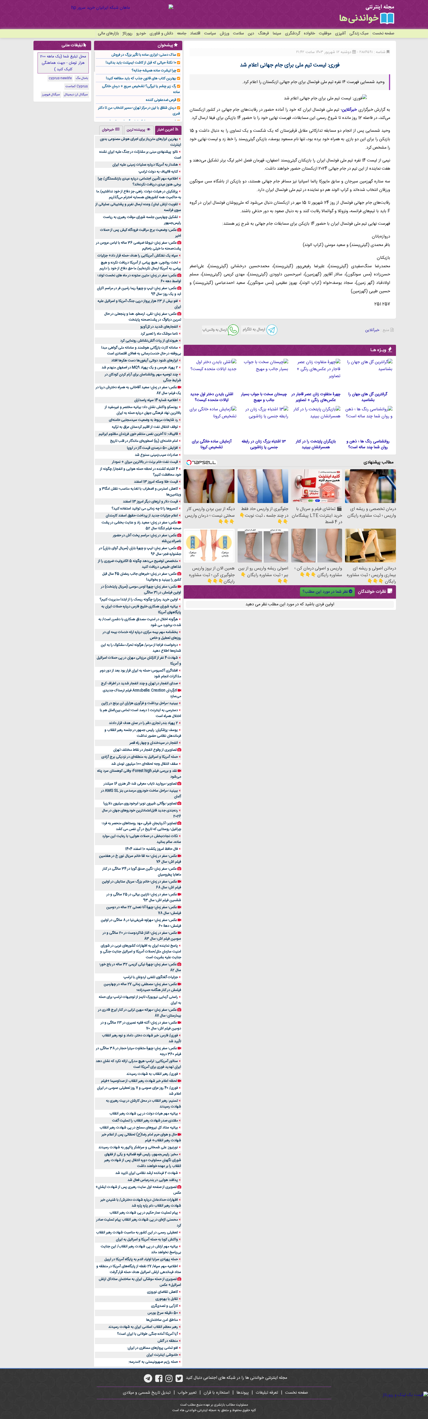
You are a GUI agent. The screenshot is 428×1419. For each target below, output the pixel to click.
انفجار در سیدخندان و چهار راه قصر (154, 743)
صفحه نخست (383, 33)
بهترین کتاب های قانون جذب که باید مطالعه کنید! (141, 78)
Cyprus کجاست (77, 86)
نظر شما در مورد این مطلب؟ (325, 591)
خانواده (309, 33)
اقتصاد (195, 33)
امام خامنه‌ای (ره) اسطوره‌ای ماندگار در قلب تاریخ (144, 441)
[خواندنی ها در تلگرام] (148, 1380)
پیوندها (242, 1392)
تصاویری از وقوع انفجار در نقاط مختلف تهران (145, 750)
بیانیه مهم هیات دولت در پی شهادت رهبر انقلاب (143, 1113)
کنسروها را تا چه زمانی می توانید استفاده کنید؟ (145, 508)
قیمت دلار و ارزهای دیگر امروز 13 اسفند (150, 501)
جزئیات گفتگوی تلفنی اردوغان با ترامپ (150, 977)
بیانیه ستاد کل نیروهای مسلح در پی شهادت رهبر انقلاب (139, 1127)
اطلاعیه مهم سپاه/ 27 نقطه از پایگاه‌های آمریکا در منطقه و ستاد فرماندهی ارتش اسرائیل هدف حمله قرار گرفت (138, 1269)
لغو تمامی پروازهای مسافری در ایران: (152, 1348)
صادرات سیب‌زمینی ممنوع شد (156, 455)
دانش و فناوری (161, 33)
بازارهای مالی (108, 33)
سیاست (210, 33)
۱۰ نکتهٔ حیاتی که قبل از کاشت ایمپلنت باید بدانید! (141, 63)
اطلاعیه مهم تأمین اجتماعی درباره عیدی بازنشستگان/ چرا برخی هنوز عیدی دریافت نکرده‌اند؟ (139, 181)
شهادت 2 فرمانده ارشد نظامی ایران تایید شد (146, 1173)
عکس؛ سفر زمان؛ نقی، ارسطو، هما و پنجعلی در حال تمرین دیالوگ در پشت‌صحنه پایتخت (142, 317)
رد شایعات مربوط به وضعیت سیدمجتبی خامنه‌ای (143, 420)
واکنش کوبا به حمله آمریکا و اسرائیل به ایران (147, 1239)
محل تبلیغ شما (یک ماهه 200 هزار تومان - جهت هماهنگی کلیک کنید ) (63, 63)
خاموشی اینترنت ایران (162, 1355)
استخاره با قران (216, 1392)
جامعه (181, 33)
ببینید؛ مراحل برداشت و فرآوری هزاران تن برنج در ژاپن (139, 703)
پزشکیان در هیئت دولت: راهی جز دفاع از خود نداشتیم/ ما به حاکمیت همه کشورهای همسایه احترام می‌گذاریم (138, 194)
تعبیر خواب (187, 1392)
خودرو (141, 33)
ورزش (224, 33)
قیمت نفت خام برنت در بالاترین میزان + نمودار (145, 462)
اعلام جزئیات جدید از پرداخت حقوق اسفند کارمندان (142, 515)
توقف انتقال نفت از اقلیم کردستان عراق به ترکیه (145, 427)
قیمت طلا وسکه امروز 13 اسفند (156, 482)
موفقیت (325, 33)
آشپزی (340, 33)
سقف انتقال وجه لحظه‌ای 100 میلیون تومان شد (144, 764)
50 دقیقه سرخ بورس (163, 1313)
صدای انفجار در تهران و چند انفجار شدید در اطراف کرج (139, 683)
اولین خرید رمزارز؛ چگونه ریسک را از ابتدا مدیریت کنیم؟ (139, 599)
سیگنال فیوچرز (51, 94)
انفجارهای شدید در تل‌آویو (159, 327)
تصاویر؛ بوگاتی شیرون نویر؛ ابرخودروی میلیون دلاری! (140, 803)
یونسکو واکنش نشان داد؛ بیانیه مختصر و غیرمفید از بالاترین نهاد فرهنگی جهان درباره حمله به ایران (143, 410)
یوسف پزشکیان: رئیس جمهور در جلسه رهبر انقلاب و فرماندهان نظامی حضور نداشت (143, 733)
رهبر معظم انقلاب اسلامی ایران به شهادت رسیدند (143, 1327)
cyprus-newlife (60, 78)
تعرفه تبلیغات (267, 1392)
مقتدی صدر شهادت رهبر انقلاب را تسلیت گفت (145, 1120)
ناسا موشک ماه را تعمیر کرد (159, 334)
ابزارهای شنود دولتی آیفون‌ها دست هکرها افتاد (144, 360)
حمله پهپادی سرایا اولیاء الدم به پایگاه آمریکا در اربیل (141, 1259)
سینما (277, 33)
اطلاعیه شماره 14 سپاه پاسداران (156, 400)
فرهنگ (263, 33)
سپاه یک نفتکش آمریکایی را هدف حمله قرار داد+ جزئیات (138, 256)
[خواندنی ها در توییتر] (179, 1380)
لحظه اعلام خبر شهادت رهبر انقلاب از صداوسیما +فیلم (139, 1081)
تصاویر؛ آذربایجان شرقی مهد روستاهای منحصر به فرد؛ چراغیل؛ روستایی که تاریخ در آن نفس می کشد (141, 826)
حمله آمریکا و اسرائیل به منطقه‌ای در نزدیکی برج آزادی (139, 757)
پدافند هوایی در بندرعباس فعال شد (153, 1180)
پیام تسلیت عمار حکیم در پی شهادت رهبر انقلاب (143, 1213)
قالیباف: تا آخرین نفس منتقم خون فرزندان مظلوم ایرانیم (138, 434)
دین (251, 33)
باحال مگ (82, 78)
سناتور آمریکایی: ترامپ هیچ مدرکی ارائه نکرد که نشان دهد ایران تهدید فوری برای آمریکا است (138, 1064)
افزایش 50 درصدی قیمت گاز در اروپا (152, 448)
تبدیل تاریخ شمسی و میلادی (147, 1392)
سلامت (238, 33)
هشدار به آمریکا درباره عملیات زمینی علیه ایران (145, 165)
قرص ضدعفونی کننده (161, 100)
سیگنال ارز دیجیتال (76, 94)
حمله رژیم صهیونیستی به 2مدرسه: (153, 1362)
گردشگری (292, 33)
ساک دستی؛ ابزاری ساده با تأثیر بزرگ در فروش (144, 55)
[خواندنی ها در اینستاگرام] (169, 1380)
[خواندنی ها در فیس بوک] (158, 1380)
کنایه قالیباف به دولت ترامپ (158, 172)
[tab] (168, 130)
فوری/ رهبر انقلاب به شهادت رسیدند (152, 1074)
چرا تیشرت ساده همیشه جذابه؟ (154, 70)
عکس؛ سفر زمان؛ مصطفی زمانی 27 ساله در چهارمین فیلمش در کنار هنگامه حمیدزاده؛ (142, 987)
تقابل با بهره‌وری (166, 1299)
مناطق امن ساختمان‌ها (162, 1320)
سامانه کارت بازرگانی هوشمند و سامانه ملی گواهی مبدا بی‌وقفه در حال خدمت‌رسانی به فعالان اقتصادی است (141, 350)
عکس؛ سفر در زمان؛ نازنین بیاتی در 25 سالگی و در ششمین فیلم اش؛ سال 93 (144, 897)
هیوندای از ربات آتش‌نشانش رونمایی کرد (149, 341)
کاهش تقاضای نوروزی (162, 1292)
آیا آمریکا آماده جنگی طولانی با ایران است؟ (147, 1334)
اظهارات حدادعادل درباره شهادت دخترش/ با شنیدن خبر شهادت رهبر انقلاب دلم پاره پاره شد (140, 1203)
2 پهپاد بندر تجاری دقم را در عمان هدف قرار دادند (143, 723)
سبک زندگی (359, 33)
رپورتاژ (127, 33)
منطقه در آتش (168, 1341)
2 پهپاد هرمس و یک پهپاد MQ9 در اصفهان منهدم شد (140, 367)
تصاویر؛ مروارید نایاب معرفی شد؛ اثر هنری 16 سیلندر (140, 784)
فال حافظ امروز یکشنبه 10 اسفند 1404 (151, 849)
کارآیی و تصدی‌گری (164, 1306)
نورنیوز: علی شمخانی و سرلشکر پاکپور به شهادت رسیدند (138, 1147)
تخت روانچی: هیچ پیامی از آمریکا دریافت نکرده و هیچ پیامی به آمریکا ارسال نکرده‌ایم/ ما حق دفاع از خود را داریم (140, 265)
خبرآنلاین (349, 109)
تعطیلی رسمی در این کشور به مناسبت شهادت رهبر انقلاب (137, 1232)
